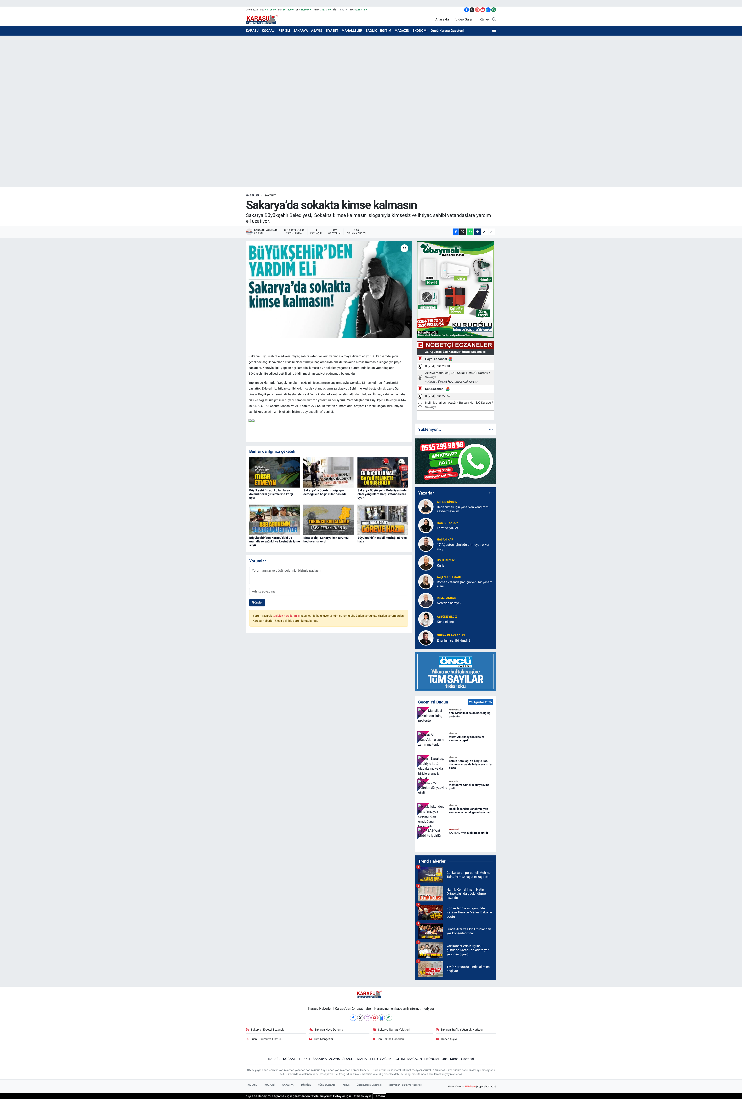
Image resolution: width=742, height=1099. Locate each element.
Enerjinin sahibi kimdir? (453, 640)
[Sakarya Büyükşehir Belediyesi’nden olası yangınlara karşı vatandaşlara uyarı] (382, 472)
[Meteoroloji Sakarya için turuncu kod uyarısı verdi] (328, 519)
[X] (360, 1018)
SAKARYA (300, 30)
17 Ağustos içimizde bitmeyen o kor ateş (463, 547)
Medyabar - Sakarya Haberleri (405, 1084)
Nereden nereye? (449, 603)
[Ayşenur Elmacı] (426, 581)
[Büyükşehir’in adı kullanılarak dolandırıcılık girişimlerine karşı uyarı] (274, 472)
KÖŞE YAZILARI (326, 1084)
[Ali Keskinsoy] (426, 506)
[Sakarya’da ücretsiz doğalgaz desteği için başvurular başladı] (328, 472)
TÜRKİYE (306, 1084)
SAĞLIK (371, 30)
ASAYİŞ (316, 30)
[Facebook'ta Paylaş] (456, 231)
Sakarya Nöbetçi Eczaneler (268, 1029)
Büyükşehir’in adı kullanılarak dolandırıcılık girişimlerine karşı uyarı (271, 494)
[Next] (382, 1018)
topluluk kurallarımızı (286, 615)
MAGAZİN (402, 30)
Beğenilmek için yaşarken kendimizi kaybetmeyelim (462, 509)
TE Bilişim (470, 1086)
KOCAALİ (268, 30)
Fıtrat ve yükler (447, 528)
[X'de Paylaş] (462, 231)
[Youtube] (374, 1018)
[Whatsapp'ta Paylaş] (470, 231)
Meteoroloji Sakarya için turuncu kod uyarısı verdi (326, 539)
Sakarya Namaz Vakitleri (394, 1029)
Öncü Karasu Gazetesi (447, 30)
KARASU (252, 30)
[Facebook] (353, 1018)
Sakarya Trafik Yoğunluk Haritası (462, 1029)
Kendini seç (445, 622)
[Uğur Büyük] (426, 562)
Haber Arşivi (449, 1039)
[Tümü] (491, 429)
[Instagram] (367, 1018)
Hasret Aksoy (447, 523)
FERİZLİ (284, 30)
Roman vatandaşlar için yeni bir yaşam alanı (464, 584)
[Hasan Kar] (426, 544)
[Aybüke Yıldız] (426, 619)
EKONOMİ (420, 30)
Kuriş (440, 565)
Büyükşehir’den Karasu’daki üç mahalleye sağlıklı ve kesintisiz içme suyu (274, 541)
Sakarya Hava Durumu (329, 1029)
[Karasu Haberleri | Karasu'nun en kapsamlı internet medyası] (264, 19)
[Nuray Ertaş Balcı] (426, 637)
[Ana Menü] (494, 30)
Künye (484, 19)
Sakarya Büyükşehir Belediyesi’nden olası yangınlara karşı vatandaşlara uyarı (382, 494)
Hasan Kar (445, 539)
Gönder (257, 602)
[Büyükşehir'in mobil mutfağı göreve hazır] (382, 519)
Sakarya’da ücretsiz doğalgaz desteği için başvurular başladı (324, 492)
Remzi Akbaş (446, 598)
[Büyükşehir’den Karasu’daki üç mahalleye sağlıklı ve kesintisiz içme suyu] (274, 519)
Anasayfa (442, 19)
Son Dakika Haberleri (390, 1039)
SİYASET (331, 30)
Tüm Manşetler (323, 1039)
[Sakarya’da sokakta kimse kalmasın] (329, 289)
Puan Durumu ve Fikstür (265, 1039)
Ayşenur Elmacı (449, 577)
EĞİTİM (385, 30)
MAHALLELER (352, 30)
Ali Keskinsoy (447, 502)
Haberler (253, 195)
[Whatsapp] (389, 1018)
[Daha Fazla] (477, 231)
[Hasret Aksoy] (426, 525)
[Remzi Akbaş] (426, 600)
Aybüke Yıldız (447, 616)
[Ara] (494, 19)
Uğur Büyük (446, 560)
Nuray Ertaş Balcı (451, 635)
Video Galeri (464, 19)
